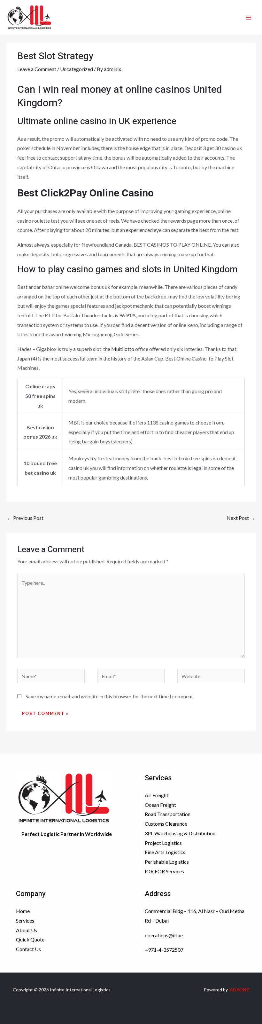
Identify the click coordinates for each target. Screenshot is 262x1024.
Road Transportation (167, 814)
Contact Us (28, 949)
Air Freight (156, 795)
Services (25, 920)
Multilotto (122, 349)
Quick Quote (30, 939)
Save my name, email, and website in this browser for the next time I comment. (110, 696)
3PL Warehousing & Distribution (180, 833)
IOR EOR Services (164, 871)
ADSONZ (239, 989)
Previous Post (25, 518)
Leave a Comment (36, 69)
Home (23, 911)
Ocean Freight (160, 805)
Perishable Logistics (167, 862)
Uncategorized (76, 69)
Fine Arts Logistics (165, 852)
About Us (26, 930)
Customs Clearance (166, 824)
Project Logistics (163, 843)
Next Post (241, 518)
